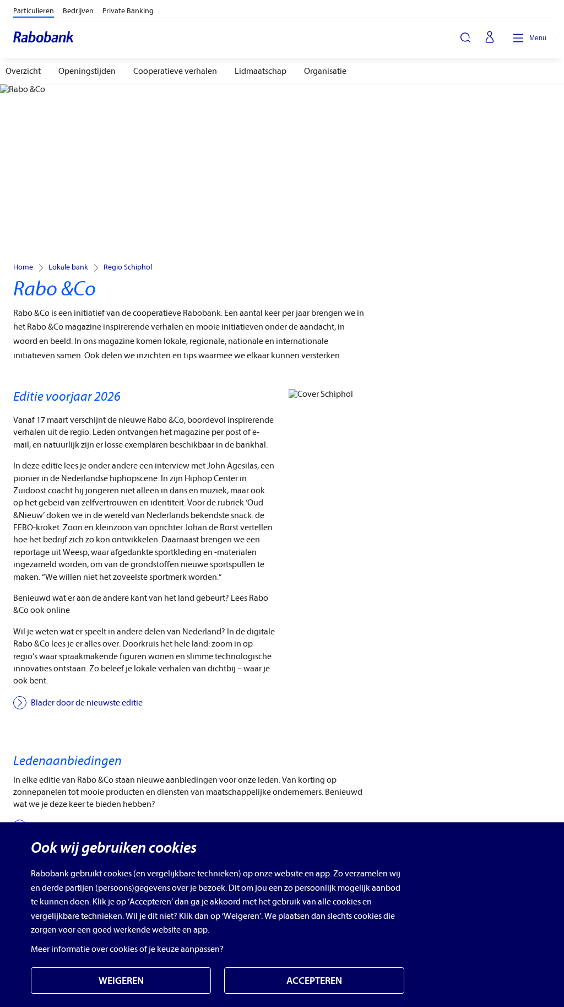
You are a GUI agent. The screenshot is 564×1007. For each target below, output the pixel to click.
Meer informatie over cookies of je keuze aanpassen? (127, 949)
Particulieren (33, 10)
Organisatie (325, 71)
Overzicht (23, 71)
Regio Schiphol (128, 267)
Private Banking (128, 10)
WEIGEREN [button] (121, 981)
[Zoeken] (465, 37)
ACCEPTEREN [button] (314, 981)
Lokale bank (68, 267)
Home (23, 267)
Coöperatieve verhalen (175, 71)
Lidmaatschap (260, 71)
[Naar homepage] (44, 38)
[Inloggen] (490, 38)
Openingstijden (87, 71)
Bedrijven (78, 10)
